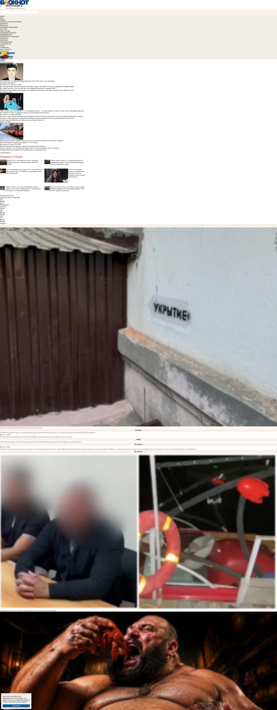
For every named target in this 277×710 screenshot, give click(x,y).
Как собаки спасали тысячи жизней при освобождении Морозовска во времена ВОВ (27, 88)
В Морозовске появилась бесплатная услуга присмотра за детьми (20, 441)
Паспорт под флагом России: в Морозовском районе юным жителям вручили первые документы (70, 432)
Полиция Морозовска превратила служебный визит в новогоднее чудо (23, 150)
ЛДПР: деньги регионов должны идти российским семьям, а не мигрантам (52, 436)
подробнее (16, 197)
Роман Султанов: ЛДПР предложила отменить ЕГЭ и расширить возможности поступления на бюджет (80, 449)
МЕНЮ (2, 16)
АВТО (2, 18)
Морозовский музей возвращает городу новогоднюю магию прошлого (23, 146)
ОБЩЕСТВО (4, 38)
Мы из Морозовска (6, 92)
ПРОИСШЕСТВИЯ (6, 42)
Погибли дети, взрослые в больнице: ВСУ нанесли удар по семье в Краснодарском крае (26, 449)
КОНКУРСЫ (4, 25)
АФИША (2, 20)
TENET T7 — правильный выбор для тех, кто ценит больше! (125, 449)
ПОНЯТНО (16, 706)
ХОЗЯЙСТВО (4, 47)
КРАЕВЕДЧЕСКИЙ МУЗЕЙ (9, 27)
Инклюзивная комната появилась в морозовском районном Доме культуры (22, 432)
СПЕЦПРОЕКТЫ (5, 44)
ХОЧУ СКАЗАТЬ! (5, 49)
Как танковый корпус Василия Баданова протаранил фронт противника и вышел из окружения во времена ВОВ (36, 86)
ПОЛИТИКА (4, 40)
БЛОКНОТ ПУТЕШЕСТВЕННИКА (11, 22)
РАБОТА (12, 53)
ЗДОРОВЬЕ (4, 24)
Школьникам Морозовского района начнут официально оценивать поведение (61, 441)
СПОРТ (2, 46)
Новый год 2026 (5, 122)
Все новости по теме (7, 85)
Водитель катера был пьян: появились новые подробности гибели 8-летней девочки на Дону (27, 610)
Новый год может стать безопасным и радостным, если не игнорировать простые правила (29, 148)
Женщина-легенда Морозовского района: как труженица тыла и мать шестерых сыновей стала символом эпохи (37, 90)
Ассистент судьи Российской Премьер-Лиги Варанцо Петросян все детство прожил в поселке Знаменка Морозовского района (41, 116)
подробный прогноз (6, 197)
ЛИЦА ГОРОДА (5, 31)
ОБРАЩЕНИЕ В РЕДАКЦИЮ (9, 36)
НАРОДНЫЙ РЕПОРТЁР (8, 33)
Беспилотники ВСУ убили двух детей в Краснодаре (16, 436)
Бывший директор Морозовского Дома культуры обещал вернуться (22, 120)
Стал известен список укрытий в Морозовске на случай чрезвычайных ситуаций (21, 427)
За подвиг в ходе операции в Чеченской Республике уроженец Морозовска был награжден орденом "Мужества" (37, 118)
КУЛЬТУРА (3, 29)
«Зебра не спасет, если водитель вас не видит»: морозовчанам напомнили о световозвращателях (170, 449)
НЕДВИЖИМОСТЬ (6, 35)
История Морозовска (7, 62)
